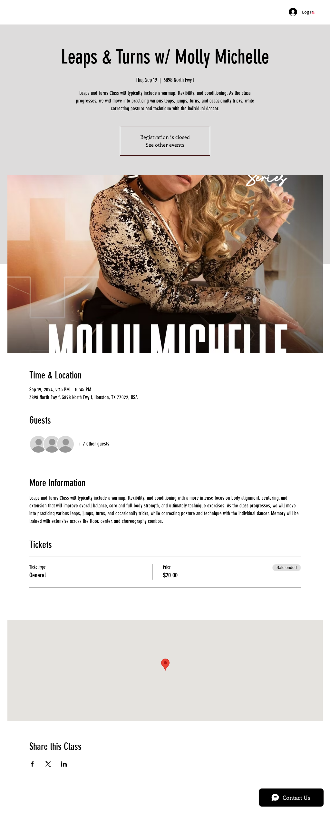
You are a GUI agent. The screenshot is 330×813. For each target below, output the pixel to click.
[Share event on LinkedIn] (64, 764)
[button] (313, 12)
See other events (165, 144)
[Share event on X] (48, 764)
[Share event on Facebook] (32, 764)
